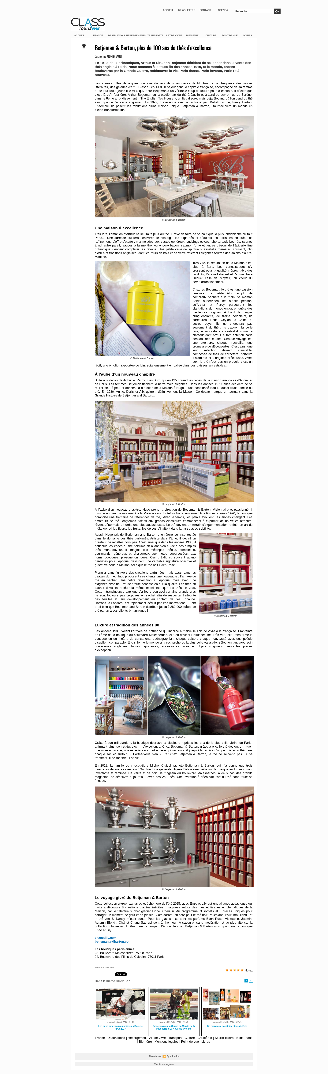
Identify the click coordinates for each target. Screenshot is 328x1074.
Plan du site (155, 1056)
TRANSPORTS (155, 35)
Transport (175, 1038)
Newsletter (186, 10)
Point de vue (190, 1041)
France (100, 1038)
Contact (205, 10)
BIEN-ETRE (192, 35)
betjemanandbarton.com (113, 941)
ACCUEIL (79, 35)
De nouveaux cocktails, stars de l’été (227, 1026)
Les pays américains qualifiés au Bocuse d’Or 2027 (120, 1027)
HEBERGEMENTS (136, 35)
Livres (205, 1041)
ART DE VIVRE (174, 35)
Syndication (173, 1056)
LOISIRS (247, 35)
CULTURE (211, 35)
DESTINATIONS (116, 35)
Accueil (168, 10)
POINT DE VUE (230, 35)
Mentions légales (166, 1041)
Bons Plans (244, 1038)
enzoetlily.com (106, 938)
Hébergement (137, 1038)
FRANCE (98, 35)
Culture (189, 1038)
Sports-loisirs (224, 1038)
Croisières (204, 1038)
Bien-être (145, 1041)
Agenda (223, 10)
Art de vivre (157, 1038)
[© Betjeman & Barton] (142, 262)
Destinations (116, 1038)
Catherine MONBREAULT (108, 56)
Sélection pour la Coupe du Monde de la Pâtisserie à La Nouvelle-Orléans (174, 1027)
